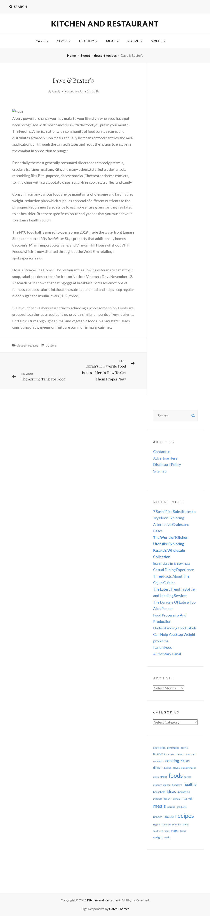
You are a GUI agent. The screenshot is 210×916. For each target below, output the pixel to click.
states (175, 830)
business (159, 754)
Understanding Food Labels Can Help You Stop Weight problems (175, 634)
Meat (110, 41)
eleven (176, 767)
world (167, 837)
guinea (166, 784)
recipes (184, 815)
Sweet (156, 41)
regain (156, 824)
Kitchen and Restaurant (105, 23)
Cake (40, 41)
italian (167, 798)
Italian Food (162, 647)
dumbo (167, 767)
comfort (190, 754)
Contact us (161, 451)
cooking (172, 760)
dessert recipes (105, 55)
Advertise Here (165, 458)
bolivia (184, 747)
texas (183, 830)
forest (187, 776)
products (181, 806)
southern (158, 830)
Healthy (86, 41)
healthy (190, 784)
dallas (185, 761)
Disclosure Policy (167, 464)
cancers (170, 754)
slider (186, 824)
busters (51, 345)
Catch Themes (119, 909)
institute (157, 798)
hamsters (177, 784)
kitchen (176, 798)
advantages (173, 747)
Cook (62, 41)
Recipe (133, 41)
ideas (171, 791)
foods (176, 775)
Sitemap (160, 471)
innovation (184, 792)
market (186, 798)
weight (158, 837)
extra (156, 776)
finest (163, 776)
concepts (158, 761)
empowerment (188, 767)
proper (157, 816)
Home (71, 55)
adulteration (159, 747)
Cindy (56, 91)
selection (176, 824)
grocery (157, 784)
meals (159, 806)
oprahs (171, 806)
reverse (166, 824)
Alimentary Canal (167, 654)
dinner (157, 767)
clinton (179, 754)
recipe (168, 816)
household (159, 792)
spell (167, 830)
